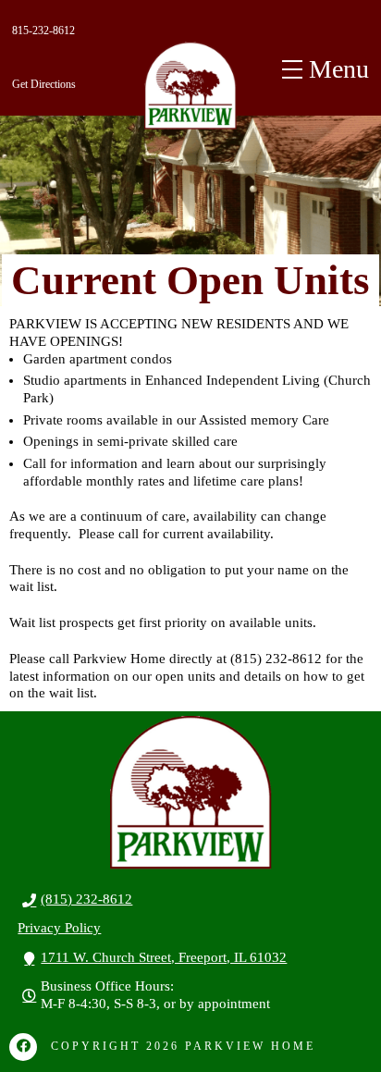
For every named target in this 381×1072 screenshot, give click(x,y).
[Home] (190, 85)
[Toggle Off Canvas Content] (325, 69)
